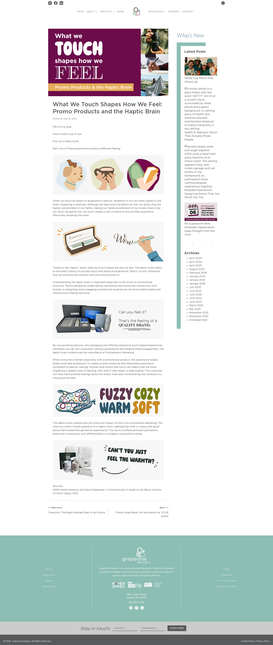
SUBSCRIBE (177, 628)
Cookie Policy (247, 641)
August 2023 (197, 269)
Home (80, 12)
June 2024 (195, 298)
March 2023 (196, 305)
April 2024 (195, 261)
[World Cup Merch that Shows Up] (201, 66)
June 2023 (195, 294)
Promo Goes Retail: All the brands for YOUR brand (142, 512)
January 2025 (197, 279)
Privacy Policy (263, 641)
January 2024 (197, 276)
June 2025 (195, 301)
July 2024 (195, 290)
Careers (173, 12)
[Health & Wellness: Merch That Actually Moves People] (201, 108)
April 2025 (195, 265)
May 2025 (195, 309)
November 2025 (198, 316)
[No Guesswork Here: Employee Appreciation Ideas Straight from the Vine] (201, 212)
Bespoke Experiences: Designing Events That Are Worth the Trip (202, 194)
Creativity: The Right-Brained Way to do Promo (76, 510)
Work (120, 12)
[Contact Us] (223, 3)
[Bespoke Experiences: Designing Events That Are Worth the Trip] (201, 166)
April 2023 (195, 258)
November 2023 (198, 312)
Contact (188, 12)
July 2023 (195, 287)
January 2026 (197, 283)
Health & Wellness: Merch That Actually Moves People (201, 136)
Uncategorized (198, 319)
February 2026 (198, 272)
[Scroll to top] (270, 634)
